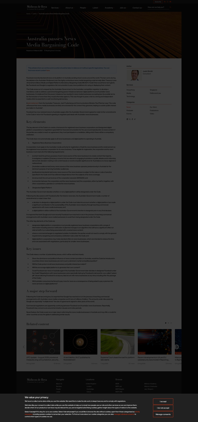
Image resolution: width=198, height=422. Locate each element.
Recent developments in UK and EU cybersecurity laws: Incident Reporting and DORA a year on (153, 359)
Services (55, 7)
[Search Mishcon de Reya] (160, 8)
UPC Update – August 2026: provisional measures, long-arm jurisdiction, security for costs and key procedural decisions (42, 359)
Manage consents (163, 414)
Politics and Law (155, 93)
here (48, 70)
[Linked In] (165, 1)
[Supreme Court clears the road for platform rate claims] (117, 342)
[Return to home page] (36, 7)
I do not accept (163, 407)
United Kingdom (91, 384)
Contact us (137, 7)
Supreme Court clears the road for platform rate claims (117, 358)
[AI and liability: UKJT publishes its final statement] (80, 342)
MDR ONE (119, 392)
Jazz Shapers (148, 389)
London (89, 386)
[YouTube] (170, 1)
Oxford (89, 392)
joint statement (33, 103)
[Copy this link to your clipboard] (135, 119)
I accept (163, 401)
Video (152, 113)
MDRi (117, 384)
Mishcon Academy (150, 384)
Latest (95, 7)
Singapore (153, 90)
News (129, 107)
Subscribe (158, 2)
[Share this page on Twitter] (130, 119)
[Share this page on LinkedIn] (127, 119)
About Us (59, 384)
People (83, 7)
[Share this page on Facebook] (132, 119)
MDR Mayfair (120, 389)
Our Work (153, 107)
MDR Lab (119, 386)
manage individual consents (124, 414)
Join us (123, 7)
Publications (154, 110)
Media (129, 93)
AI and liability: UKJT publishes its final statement (77, 358)
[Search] (170, 7)
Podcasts (130, 110)
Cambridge (90, 389)
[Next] (176, 346)
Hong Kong (131, 90)
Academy (109, 7)
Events (129, 113)
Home (28, 14)
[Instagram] (167, 1)
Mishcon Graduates (150, 386)
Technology (131, 96)
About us (69, 7)
